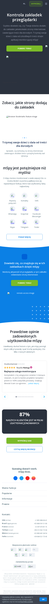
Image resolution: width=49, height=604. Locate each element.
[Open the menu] (46, 4)
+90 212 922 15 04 (40, 530)
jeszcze (31, 583)
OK (43, 599)
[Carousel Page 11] (31, 396)
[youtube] (28, 478)
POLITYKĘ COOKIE (26, 601)
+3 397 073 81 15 (41, 527)
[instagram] (34, 478)
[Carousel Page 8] (26, 396)
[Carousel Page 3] (26, 137)
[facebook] (15, 478)
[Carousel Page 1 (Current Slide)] (16, 396)
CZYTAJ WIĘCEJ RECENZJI (24, 449)
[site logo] (6, 4)
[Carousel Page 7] (25, 396)
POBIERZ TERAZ (24, 48)
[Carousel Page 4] (20, 396)
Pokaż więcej (24, 237)
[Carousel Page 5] (22, 396)
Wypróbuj (36, 4)
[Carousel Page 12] (32, 396)
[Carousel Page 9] (28, 396)
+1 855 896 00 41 (41, 520)
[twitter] (21, 478)
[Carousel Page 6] (23, 396)
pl (24, 4)
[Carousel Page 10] (29, 396)
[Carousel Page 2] (17, 396)
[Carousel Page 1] (22, 137)
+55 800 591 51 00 (40, 523)
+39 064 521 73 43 (40, 536)
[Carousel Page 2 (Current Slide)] (24, 137)
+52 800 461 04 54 (40, 533)
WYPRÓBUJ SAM (24, 441)
